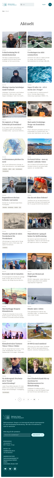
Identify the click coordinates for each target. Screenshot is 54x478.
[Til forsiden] (9, 4)
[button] (15, 399)
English (44, 4)
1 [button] (19, 399)
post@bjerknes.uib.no (9, 450)
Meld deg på (36, 434)
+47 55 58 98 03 (7, 452)
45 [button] (34, 399)
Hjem (3, 11)
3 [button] (28, 399)
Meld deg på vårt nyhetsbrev (11, 431)
